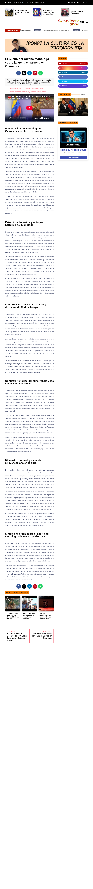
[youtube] (69, 2)
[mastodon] (83, 2)
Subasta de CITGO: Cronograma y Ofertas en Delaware (74, 112)
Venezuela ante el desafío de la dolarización (49, 30)
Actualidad (69, 30)
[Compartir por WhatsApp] (40, 73)
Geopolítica (31, 30)
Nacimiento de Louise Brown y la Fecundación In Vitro (27, 92)
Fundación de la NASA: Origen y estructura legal (26, 88)
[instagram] (71, 2)
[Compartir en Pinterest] (35, 73)
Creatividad (9, 624)
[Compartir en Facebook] (18, 73)
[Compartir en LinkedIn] (29, 73)
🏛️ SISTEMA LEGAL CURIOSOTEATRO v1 (34, 2)
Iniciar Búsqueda (73, 157)
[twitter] (80, 2)
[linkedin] (74, 2)
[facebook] (77, 2)
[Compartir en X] (24, 73)
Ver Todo (84, 94)
